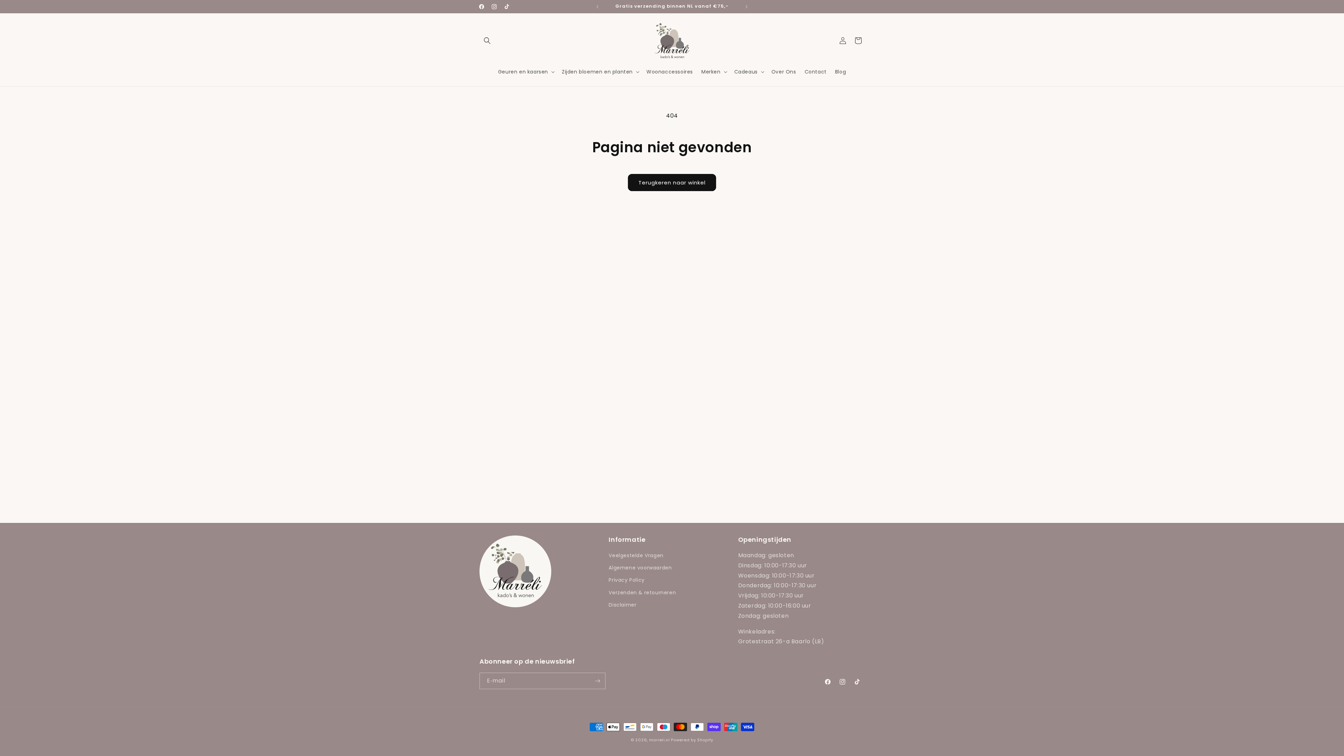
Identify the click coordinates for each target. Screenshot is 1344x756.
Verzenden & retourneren (642, 592)
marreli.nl (659, 740)
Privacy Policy (626, 579)
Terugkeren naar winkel (672, 182)
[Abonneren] (597, 681)
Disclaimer (622, 604)
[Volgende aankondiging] (746, 6)
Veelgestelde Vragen (636, 555)
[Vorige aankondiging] (597, 6)
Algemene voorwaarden (640, 567)
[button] (487, 40)
